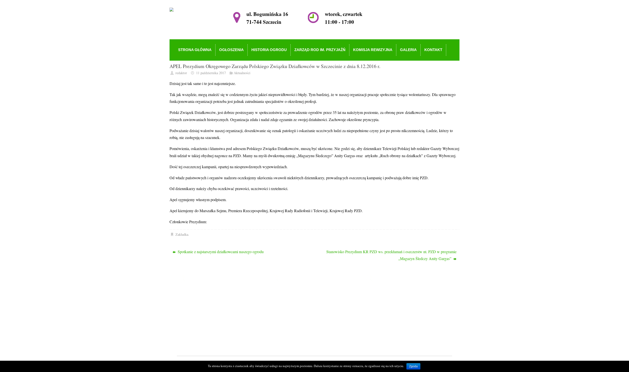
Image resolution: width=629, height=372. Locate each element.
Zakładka (181, 234)
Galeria (288, 329)
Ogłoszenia (291, 300)
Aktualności (242, 72)
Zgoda (413, 366)
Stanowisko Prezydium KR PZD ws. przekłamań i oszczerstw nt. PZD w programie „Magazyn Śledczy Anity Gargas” (391, 255)
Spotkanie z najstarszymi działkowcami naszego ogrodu (220, 251)
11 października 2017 (211, 72)
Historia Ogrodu (295, 308)
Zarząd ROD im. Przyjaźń (303, 315)
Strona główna (294, 293)
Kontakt (289, 336)
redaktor (181, 72)
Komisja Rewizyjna (298, 322)
